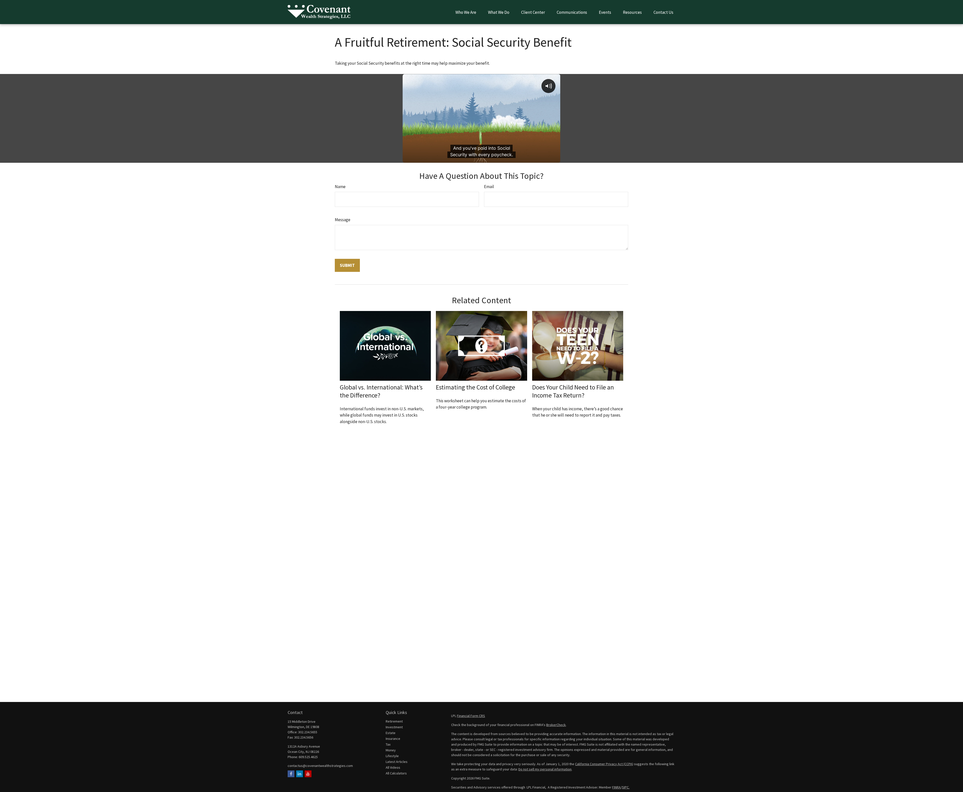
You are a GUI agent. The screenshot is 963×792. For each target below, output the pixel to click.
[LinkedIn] (299, 773)
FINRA (616, 787)
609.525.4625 (308, 757)
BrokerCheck (556, 725)
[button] (465, 12)
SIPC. (625, 787)
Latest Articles (397, 761)
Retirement (394, 721)
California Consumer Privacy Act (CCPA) (604, 764)
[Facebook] (291, 773)
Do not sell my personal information (545, 769)
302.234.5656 (303, 737)
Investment (394, 727)
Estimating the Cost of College (475, 387)
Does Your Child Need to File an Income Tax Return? (573, 391)
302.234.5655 (307, 732)
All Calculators (396, 773)
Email (489, 186)
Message (342, 219)
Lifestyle (392, 756)
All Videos (393, 767)
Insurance (393, 738)
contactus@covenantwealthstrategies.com (320, 765)
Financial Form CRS (471, 716)
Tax (388, 744)
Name (340, 186)
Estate (390, 733)
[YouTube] (308, 773)
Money (391, 750)
